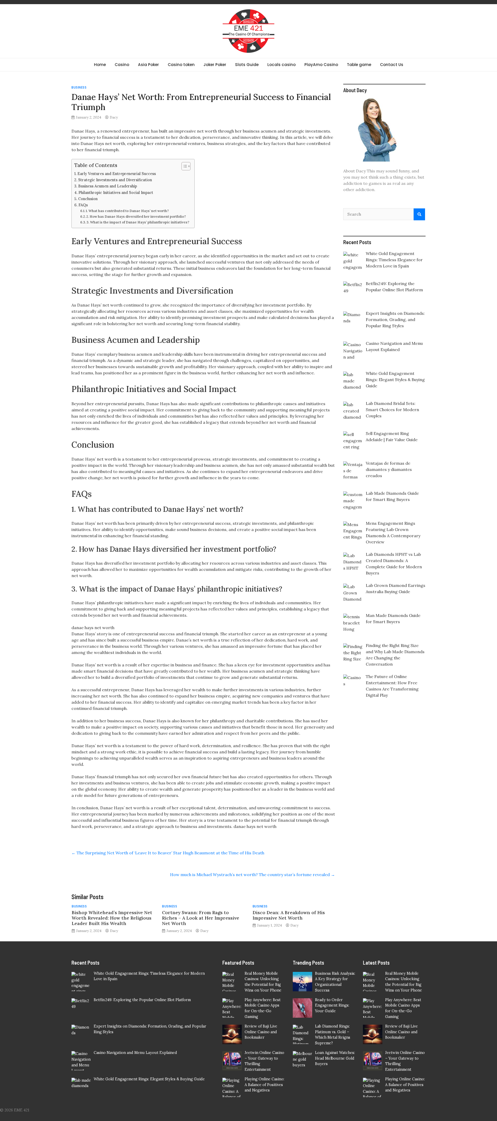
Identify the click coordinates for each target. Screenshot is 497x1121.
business (78, 87)
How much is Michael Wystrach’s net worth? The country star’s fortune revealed (252, 874)
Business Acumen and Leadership (107, 186)
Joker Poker (214, 64)
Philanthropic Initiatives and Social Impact (115, 192)
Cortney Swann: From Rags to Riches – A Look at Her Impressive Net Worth (200, 917)
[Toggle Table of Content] (183, 166)
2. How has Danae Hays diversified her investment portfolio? (136, 216)
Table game (359, 64)
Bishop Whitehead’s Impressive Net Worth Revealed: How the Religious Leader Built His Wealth (112, 917)
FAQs (83, 204)
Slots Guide (247, 64)
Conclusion (88, 198)
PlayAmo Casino (321, 64)
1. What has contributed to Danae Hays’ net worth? (127, 211)
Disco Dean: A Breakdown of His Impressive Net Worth (289, 915)
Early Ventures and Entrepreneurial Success (116, 173)
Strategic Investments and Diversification (115, 179)
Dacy (114, 117)
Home (100, 64)
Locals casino (281, 64)
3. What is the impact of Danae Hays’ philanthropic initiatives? (137, 222)
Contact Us (391, 64)
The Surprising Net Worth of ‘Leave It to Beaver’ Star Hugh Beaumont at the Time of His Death (167, 852)
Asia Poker (148, 64)
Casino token (181, 64)
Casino (122, 64)
